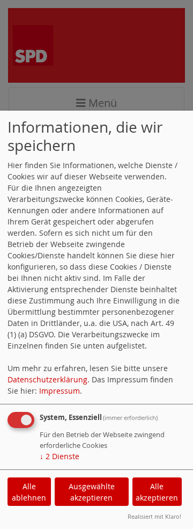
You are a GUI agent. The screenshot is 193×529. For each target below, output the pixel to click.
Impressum (59, 391)
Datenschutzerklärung (47, 379)
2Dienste (59, 456)
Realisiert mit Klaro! (154, 516)
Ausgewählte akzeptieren (92, 492)
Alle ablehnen (29, 492)
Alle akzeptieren (157, 492)
